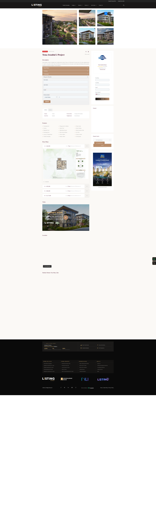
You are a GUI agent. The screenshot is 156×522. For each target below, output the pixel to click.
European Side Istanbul (79, 113)
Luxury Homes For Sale (66, 367)
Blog (98, 371)
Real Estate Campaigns (48, 363)
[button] (63, 146)
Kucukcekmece (77, 115)
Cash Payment (78, 136)
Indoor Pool (62, 128)
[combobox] (99, 143)
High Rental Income (63, 130)
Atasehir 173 (96, 131)
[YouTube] (72, 387)
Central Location (79, 134)
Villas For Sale (64, 369)
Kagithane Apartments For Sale (49, 365)
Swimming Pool (46, 126)
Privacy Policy (111, 387)
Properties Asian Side (65, 365)
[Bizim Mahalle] (53, 316)
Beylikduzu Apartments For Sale (49, 371)
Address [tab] (45, 109)
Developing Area (46, 132)
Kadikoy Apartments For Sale (48, 367)
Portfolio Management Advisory (102, 365)
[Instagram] (75, 387)
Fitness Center (78, 126)
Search (102, 145)
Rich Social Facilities (63, 132)
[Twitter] (64, 387)
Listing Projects (82, 369)
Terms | (101, 387)
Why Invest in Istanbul (83, 367)
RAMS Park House (98, 119)
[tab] (105, 13)
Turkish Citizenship (47, 136)
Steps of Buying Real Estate (84, 363)
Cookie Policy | (106, 387)
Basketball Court (46, 130)
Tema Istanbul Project (45, 300)
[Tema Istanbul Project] (53, 287)
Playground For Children (64, 126)
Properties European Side (66, 363)
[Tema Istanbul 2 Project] (102, 59)
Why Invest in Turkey (83, 365)
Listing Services (100, 369)
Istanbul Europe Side (112, 1)
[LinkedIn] (68, 387)
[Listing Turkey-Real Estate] (37, 5)
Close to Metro (62, 134)
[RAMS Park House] (102, 116)
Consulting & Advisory (101, 367)
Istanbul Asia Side (121, 1)
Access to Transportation (48, 134)
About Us (98, 363)
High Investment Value (80, 130)
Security (45, 128)
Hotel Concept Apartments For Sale (67, 371)
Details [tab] (50, 109)
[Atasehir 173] (102, 129)
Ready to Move (62, 136)
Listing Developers (83, 371)
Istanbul (53, 115)
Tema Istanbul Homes (102, 64)
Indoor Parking (78, 128)
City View (78, 132)
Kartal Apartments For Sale (48, 369)
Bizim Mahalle (44, 329)
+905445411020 (102, 69)
